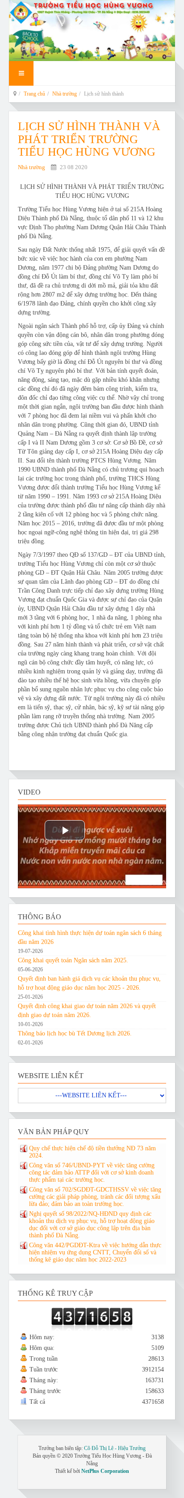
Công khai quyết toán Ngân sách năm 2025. (73, 960)
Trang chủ (34, 94)
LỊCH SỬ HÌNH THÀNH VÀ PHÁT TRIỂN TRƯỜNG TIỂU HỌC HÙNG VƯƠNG (89, 139)
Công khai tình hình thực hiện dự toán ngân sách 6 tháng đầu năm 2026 (90, 937)
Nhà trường (64, 94)
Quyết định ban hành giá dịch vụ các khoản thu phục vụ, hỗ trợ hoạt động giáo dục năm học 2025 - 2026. (89, 983)
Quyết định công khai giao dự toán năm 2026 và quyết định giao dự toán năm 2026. (87, 1010)
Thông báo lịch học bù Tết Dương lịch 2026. (75, 1033)
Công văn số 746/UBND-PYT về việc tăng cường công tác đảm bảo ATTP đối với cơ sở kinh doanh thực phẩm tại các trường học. (92, 1172)
